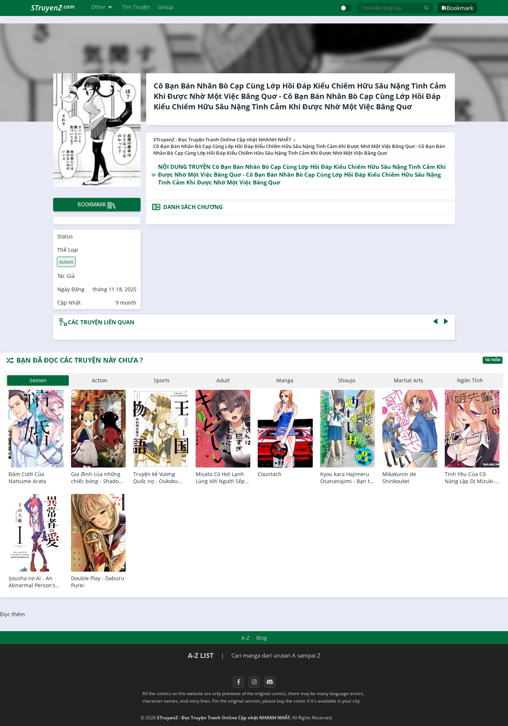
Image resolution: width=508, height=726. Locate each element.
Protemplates (353, 717)
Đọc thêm (12, 614)
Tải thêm (492, 359)
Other (98, 6)
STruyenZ (52, 8)
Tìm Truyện (136, 6)
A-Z (245, 637)
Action (66, 261)
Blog (261, 637)
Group (165, 6)
